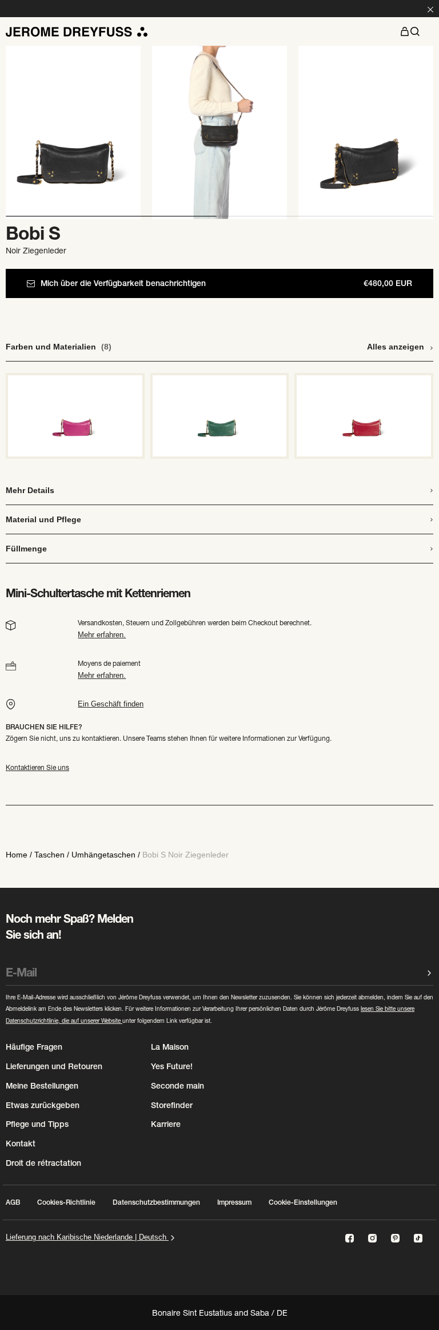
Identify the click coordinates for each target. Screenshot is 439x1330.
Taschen (49, 854)
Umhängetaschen (103, 854)
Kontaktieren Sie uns (37, 767)
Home (16, 854)
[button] (405, 31)
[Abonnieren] (429, 973)
